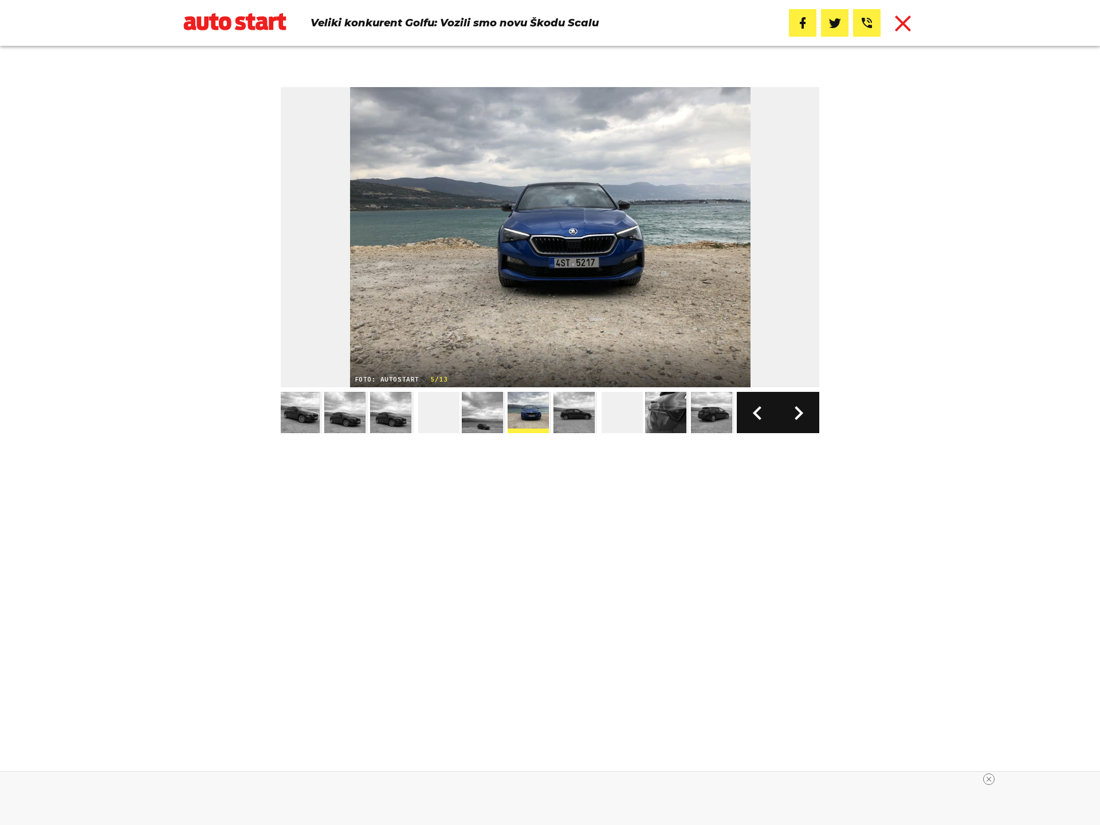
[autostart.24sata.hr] (234, 23)
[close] (989, 779)
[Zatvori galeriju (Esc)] (903, 23)
